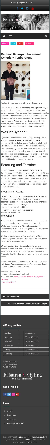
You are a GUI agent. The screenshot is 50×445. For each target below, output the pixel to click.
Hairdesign (29, 43)
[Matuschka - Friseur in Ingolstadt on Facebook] (5, 394)
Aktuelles (5, 43)
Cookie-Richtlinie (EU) (15, 423)
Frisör (20, 43)
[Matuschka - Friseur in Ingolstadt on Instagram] (13, 394)
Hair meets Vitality (11, 297)
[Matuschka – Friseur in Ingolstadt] (4, 36)
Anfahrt (10, 411)
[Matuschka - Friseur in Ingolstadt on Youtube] (17, 394)
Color (13, 43)
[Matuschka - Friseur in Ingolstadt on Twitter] (9, 394)
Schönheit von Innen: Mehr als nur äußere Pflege (27, 304)
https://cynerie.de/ (8, 282)
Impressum (11, 415)
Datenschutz (12, 419)
